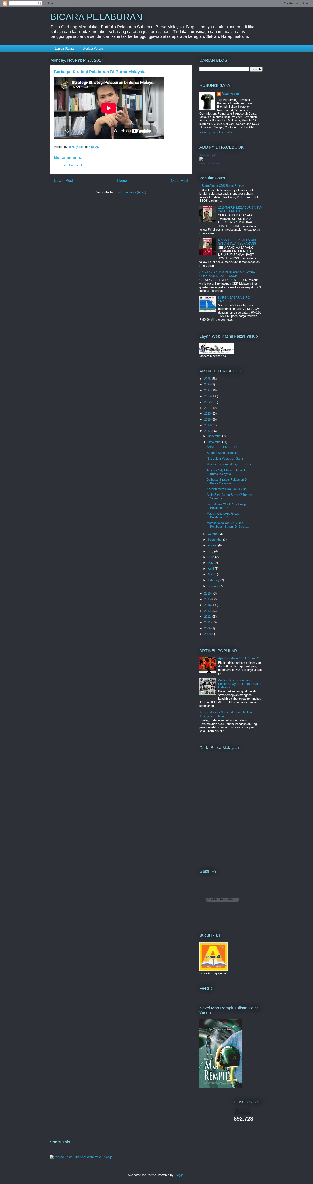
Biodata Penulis (93, 48)
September (215, 539)
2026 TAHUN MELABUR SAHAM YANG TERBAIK (240, 209)
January (213, 586)
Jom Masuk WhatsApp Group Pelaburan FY (226, 505)
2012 (207, 616)
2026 (207, 378)
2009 (207, 628)
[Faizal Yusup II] (201, 159)
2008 (207, 634)
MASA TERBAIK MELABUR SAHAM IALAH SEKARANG (237, 241)
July (211, 551)
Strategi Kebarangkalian (222, 452)
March (212, 574)
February (214, 580)
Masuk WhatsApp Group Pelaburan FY (223, 515)
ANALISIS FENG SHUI (222, 447)
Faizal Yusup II (207, 155)
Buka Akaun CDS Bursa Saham (223, 185)
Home (122, 180)
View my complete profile (216, 132)
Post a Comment (71, 165)
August (213, 545)
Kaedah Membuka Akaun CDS (227, 489)
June (211, 557)
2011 (207, 622)
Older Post (179, 180)
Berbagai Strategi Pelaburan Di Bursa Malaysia (227, 481)
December (215, 436)
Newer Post (63, 180)
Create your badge (209, 163)
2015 (207, 599)
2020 (207, 413)
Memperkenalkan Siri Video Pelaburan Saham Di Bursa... (228, 524)
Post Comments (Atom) (130, 192)
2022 (207, 402)
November (215, 442)
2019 (207, 419)
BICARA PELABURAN (96, 17)
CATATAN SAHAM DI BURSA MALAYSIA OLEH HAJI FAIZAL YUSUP (227, 274)
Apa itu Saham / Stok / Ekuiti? (238, 658)
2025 (207, 384)
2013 (207, 611)
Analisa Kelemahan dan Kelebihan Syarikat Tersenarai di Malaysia (239, 683)
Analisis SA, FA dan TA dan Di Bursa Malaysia (227, 472)
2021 (207, 408)
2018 (207, 425)
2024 (207, 390)
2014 (207, 605)
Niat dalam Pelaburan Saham (226, 458)
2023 (207, 396)
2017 (207, 431)
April (211, 568)
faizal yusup (230, 93)
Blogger (179, 1175)
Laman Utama (64, 48)
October (213, 534)
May (211, 562)
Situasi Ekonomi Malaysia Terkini (229, 464)
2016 (207, 593)
